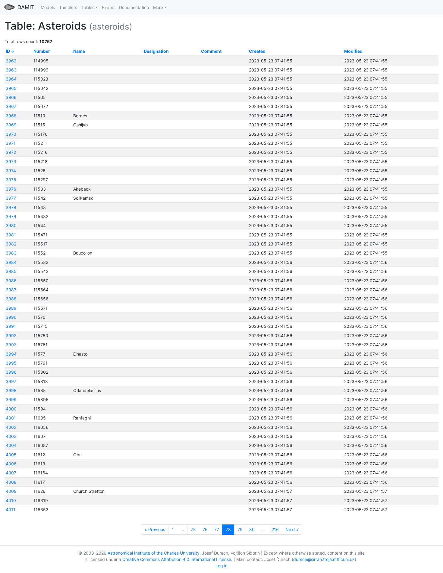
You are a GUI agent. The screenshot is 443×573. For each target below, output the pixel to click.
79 (240, 529)
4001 (11, 417)
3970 (11, 134)
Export (108, 7)
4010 (11, 500)
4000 (11, 408)
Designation (156, 51)
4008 (11, 482)
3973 (11, 161)
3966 (11, 97)
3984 (11, 262)
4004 (11, 445)
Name (79, 51)
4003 (11, 436)
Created (257, 51)
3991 (11, 326)
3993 (11, 344)
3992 (11, 335)
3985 (11, 271)
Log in (221, 565)
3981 (11, 234)
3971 (11, 143)
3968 (11, 115)
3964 (11, 78)
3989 (11, 308)
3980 (11, 225)
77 (216, 529)
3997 (11, 381)
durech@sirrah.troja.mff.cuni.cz (324, 559)
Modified (353, 51)
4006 (11, 463)
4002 (11, 427)
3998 (11, 390)
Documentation (134, 7)
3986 (11, 280)
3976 (11, 189)
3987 (11, 289)
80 (252, 529)
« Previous (155, 529)
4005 (11, 454)
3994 (11, 353)
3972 (11, 152)
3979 (11, 216)
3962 (11, 60)
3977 (11, 198)
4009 (11, 491)
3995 (11, 363)
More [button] (158, 7)
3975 (11, 179)
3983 (11, 252)
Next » (292, 529)
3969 (11, 124)
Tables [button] (87, 7)
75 (193, 529)
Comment (211, 51)
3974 (11, 170)
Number (41, 51)
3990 (11, 317)
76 (205, 529)
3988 (11, 298)
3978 (11, 207)
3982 (11, 243)
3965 (11, 88)
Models (48, 7)
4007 (11, 472)
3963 (11, 69)
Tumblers (68, 7)
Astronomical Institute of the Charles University (154, 553)
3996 (11, 372)
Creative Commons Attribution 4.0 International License (176, 559)
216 (275, 529)
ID (8, 51)
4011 (10, 509)
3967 (11, 106)
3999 (11, 399)
